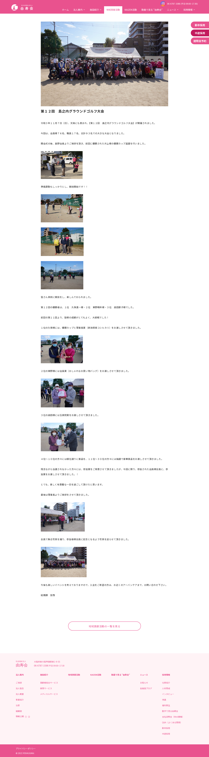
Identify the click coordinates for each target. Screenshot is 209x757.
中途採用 (200, 33)
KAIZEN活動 (131, 9)
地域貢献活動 (113, 9)
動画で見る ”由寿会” (152, 9)
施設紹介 (94, 9)
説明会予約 (200, 41)
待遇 (164, 699)
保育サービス (46, 688)
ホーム (65, 9)
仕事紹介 (166, 682)
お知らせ (144, 682)
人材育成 (166, 688)
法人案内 (77, 9)
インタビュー (168, 694)
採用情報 (188, 9)
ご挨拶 (19, 682)
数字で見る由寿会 (170, 711)
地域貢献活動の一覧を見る (104, 626)
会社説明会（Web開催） (173, 716)
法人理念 (20, 688)
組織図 (19, 711)
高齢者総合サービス (49, 682)
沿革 (18, 705)
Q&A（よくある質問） (172, 722)
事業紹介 (20, 699)
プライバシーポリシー (26, 748)
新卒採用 (200, 25)
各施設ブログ (146, 688)
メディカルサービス (49, 694)
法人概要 (20, 694)
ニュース (171, 9)
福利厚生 (166, 705)
